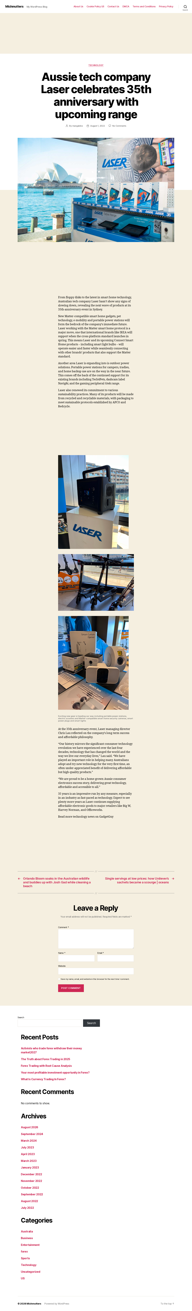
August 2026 (29, 1127)
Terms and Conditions (144, 6)
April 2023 (28, 1154)
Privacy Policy (166, 6)
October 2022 (30, 1187)
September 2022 (32, 1194)
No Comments (119, 126)
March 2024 (29, 1140)
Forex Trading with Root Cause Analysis (46, 1065)
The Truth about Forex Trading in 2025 (45, 1059)
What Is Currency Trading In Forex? (43, 1079)
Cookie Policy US (95, 6)
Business (27, 1238)
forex (24, 1251)
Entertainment (30, 1245)
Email (100, 953)
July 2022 (27, 1207)
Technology (96, 65)
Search (21, 1017)
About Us (78, 6)
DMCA (126, 6)
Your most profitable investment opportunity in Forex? (55, 1072)
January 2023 (30, 1167)
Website (62, 966)
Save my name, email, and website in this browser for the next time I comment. (95, 979)
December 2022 (31, 1174)
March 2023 (28, 1161)
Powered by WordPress (56, 1303)
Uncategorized (30, 1271)
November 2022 (31, 1181)
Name (61, 953)
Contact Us (113, 6)
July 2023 (27, 1147)
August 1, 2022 (97, 126)
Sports (25, 1258)
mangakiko (77, 126)
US (23, 1278)
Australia (27, 1231)
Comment (63, 927)
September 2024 (32, 1134)
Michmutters (14, 6)
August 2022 (29, 1201)
